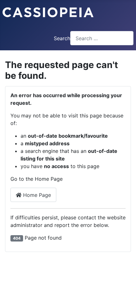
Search (62, 38)
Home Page (36, 195)
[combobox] (101, 38)
